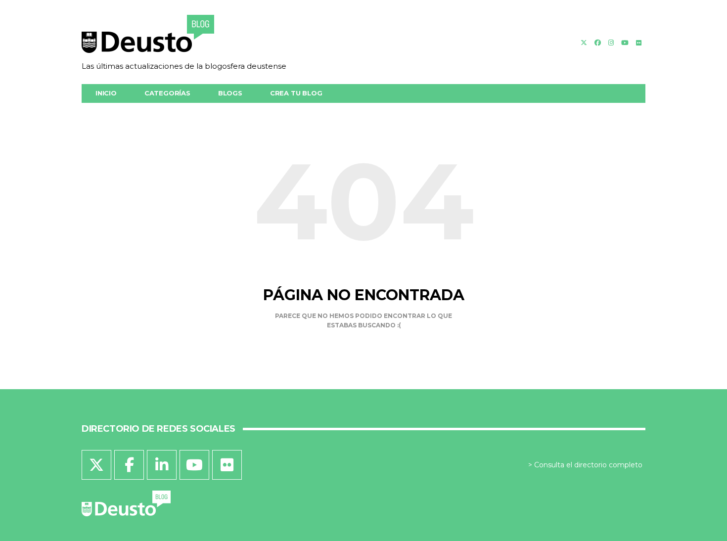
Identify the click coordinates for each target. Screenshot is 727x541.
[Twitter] (584, 42)
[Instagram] (611, 42)
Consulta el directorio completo (588, 464)
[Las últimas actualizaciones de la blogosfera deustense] (184, 37)
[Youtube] (625, 42)
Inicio (106, 93)
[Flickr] (638, 42)
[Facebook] (597, 42)
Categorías (167, 93)
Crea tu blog (296, 93)
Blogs (230, 93)
